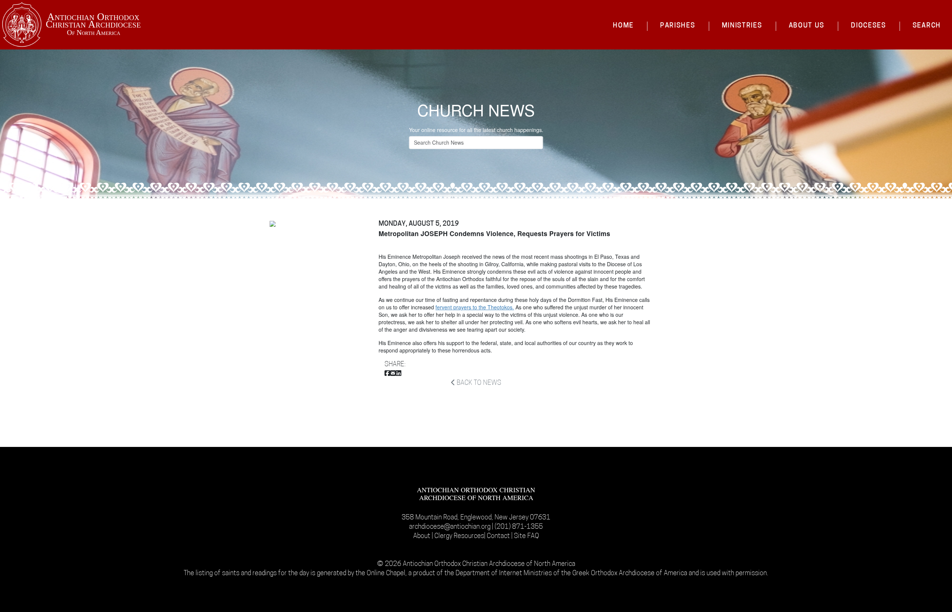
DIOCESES (868, 26)
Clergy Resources (459, 536)
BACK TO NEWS (478, 383)
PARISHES (677, 26)
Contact (499, 536)
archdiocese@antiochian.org (450, 527)
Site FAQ (526, 536)
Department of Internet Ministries (504, 573)
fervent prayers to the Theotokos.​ (474, 307)
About (422, 536)
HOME (623, 26)
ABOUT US (807, 26)
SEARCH (927, 26)
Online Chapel (386, 573)
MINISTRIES (742, 26)
